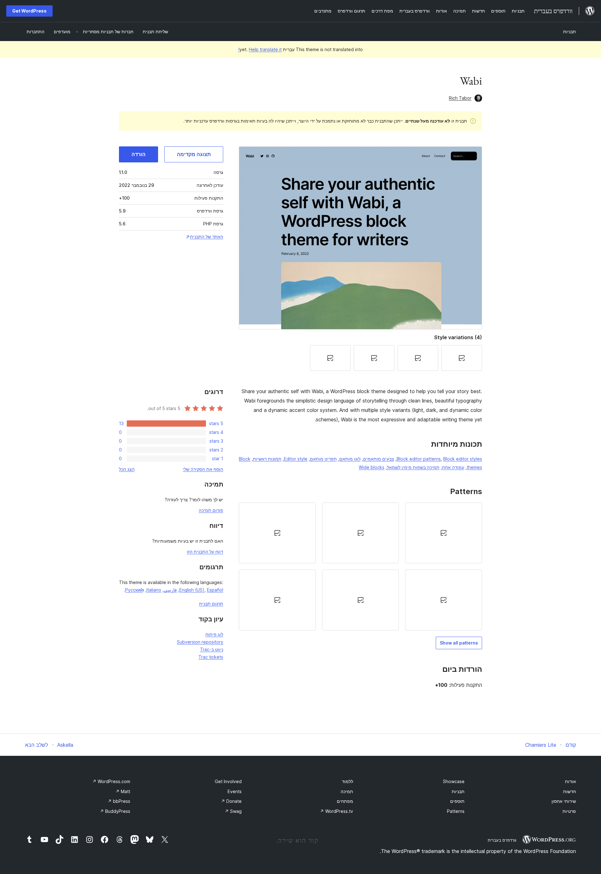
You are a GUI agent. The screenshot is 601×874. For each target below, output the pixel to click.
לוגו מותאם (350, 458)
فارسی (170, 589)
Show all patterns (459, 642)
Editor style (295, 458)
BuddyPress (115, 811)
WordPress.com (111, 781)
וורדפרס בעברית (502, 840)
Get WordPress (29, 10)
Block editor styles (462, 458)
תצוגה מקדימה (194, 154)
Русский (134, 589)
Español (215, 589)
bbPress (119, 801)
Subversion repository (200, 642)
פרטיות (569, 811)
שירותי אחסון (564, 801)
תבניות (569, 31)
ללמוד (347, 781)
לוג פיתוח (214, 634)
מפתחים (345, 801)
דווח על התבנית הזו (205, 551)
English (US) (191, 589)
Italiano (153, 589)
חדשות (569, 791)
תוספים (457, 801)
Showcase (454, 781)
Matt (123, 791)
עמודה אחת (453, 467)
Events (235, 791)
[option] (443, 533)
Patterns (456, 811)
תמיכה (347, 791)
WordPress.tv (336, 811)
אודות (570, 781)
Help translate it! (260, 49)
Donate (231, 801)
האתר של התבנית (206, 236)
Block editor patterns (419, 458)
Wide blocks (371, 467)
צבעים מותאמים (378, 458)
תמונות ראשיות (267, 458)
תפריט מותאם (323, 458)
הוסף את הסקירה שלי (203, 469)
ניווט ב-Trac (211, 649)
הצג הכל (127, 469)
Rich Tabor (460, 98)
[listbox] (360, 567)
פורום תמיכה (211, 510)
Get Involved (228, 781)
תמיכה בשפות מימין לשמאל (413, 467)
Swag (233, 811)
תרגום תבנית (211, 603)
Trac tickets (210, 657)
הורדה (138, 154)
